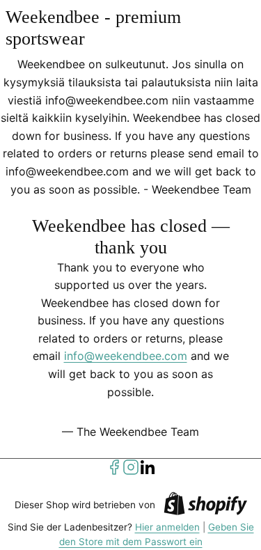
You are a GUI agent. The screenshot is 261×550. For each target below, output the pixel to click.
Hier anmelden (167, 527)
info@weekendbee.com (125, 356)
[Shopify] (205, 506)
